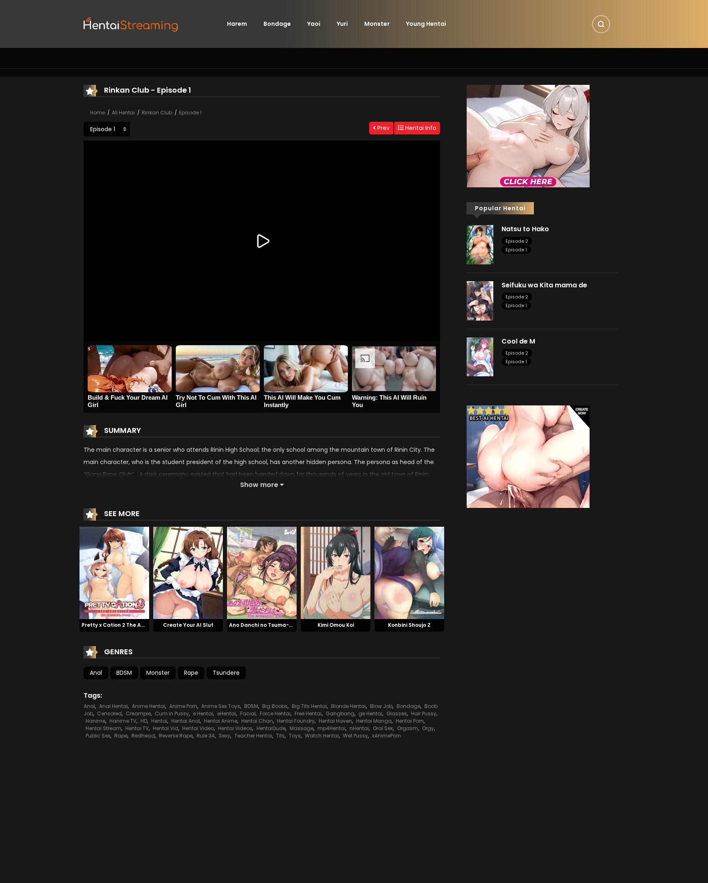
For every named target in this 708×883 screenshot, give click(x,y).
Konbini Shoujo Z (409, 624)
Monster (377, 24)
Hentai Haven (335, 720)
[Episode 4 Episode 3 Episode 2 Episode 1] (107, 129)
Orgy (428, 728)
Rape (191, 673)
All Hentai (123, 112)
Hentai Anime (220, 720)
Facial (248, 713)
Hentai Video (198, 728)
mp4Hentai (331, 728)
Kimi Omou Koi (336, 624)
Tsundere (226, 673)
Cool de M (518, 341)
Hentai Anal (185, 720)
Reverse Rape (176, 735)
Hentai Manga (374, 720)
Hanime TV (122, 720)
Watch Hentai (322, 735)
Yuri (342, 24)
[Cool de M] (480, 356)
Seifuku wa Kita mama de (544, 285)
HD (144, 720)
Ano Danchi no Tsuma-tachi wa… (272, 624)
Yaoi (313, 24)
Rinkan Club (157, 112)
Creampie (138, 713)
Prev (383, 128)
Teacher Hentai (253, 735)
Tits (280, 735)
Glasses (396, 713)
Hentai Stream (103, 728)
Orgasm (407, 728)
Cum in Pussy (172, 713)
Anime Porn (183, 706)
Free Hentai (308, 713)
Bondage (277, 24)
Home (97, 112)
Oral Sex (383, 728)
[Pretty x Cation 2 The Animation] (114, 572)
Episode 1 (190, 112)
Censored (109, 713)
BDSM (124, 673)
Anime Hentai (148, 706)
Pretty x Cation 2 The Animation (123, 624)
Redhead (143, 735)
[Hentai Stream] (131, 23)
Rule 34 (206, 735)
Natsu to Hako (525, 229)
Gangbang (340, 713)
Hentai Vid (165, 728)
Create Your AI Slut (188, 624)
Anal (96, 673)
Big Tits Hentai (309, 706)
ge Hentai (370, 713)
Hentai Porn (410, 720)
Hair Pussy (423, 713)
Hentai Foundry (296, 720)
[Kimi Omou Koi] (335, 572)
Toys (295, 735)
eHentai (226, 713)
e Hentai (203, 713)
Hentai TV (137, 728)
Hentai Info (420, 128)
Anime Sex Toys (220, 706)
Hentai (159, 720)
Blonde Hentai (348, 706)
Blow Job (381, 706)
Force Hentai (275, 713)
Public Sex (98, 735)
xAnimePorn (386, 735)
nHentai (359, 728)
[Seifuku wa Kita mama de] (480, 300)
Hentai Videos (235, 728)
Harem (237, 24)
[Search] (601, 24)
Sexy (224, 735)
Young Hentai (426, 24)
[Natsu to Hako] (480, 244)
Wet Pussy (355, 735)
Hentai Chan (257, 720)
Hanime (95, 720)
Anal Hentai (113, 706)
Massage (301, 728)
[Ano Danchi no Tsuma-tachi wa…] (262, 572)
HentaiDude (271, 728)
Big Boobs (275, 706)
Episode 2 (517, 241)
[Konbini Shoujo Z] (409, 572)
